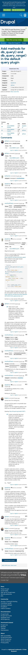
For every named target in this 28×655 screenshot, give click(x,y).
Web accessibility (6, 636)
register (16, 150)
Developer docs (5, 617)
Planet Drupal (5, 589)
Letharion (7, 176)
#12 (26, 384)
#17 (26, 537)
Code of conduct (5, 608)
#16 (26, 528)
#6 (2, 126)
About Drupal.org (6, 639)
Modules (3, 43)
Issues (24, 43)
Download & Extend (7, 622)
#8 (26, 335)
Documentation (6, 612)
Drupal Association (6, 637)
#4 (26, 183)
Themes (3, 628)
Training (8, 601)
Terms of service (5, 641)
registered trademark (14, 649)
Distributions (4, 630)
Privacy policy (5, 642)
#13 (26, 398)
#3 (26, 176)
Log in (11, 150)
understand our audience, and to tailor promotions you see (14, 5)
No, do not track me (18, 10)
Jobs (2, 596)
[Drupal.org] (14, 22)
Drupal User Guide (6, 616)
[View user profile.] (2, 141)
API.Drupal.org (5, 619)
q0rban (13, 85)
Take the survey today (14, 40)
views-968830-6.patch (10, 126)
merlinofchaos (20, 178)
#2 (2, 130)
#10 (26, 361)
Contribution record (9, 560)
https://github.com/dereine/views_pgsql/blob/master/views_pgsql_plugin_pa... (16, 295)
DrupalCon (4, 607)
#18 (26, 548)
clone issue (13, 565)
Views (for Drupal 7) (14, 43)
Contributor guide (6, 603)
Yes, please (7, 10)
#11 (26, 375)
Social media (4, 591)
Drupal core (4, 625)
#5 (26, 203)
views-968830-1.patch (10, 133)
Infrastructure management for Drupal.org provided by (14, 573)
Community (4, 599)
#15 (26, 516)
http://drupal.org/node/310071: (17, 411)
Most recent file (15, 91)
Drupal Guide (5, 614)
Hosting (15, 601)
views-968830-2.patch (10, 130)
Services (3, 601)
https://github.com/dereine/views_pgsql (15, 257)
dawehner (13, 83)
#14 (26, 487)
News (2, 586)
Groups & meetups (6, 605)
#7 (26, 303)
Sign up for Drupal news (8, 592)
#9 (26, 350)
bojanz (7, 398)
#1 (2, 134)
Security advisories (6, 594)
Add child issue (6, 565)
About (3, 633)
